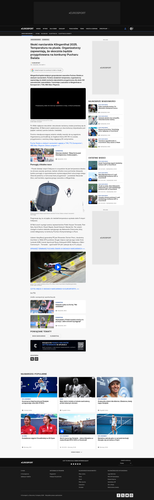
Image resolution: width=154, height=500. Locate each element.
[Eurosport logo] (27, 28)
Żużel (80, 479)
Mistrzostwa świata (113, 487)
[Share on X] (32, 359)
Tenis (80, 476)
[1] (71, 464)
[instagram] (131, 495)
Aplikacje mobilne (26, 476)
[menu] (125, 28)
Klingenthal (45, 39)
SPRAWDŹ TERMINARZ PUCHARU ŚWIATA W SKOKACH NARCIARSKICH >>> (57, 249)
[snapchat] (127, 495)
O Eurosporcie (25, 474)
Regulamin (53, 474)
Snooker (81, 487)
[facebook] (118, 495)
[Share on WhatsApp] (36, 359)
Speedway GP (112, 482)
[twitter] (123, 495)
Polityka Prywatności (55, 476)
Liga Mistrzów (112, 474)
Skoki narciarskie (36, 39)
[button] (58, 267)
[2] (73, 464)
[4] (78, 464)
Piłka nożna (82, 474)
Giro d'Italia (111, 484)
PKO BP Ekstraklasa (113, 476)
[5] (80, 464)
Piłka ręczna (82, 482)
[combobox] (125, 463)
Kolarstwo (81, 484)
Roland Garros (112, 479)
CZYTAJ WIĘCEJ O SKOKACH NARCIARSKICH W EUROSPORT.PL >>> (54, 289)
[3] (76, 464)
